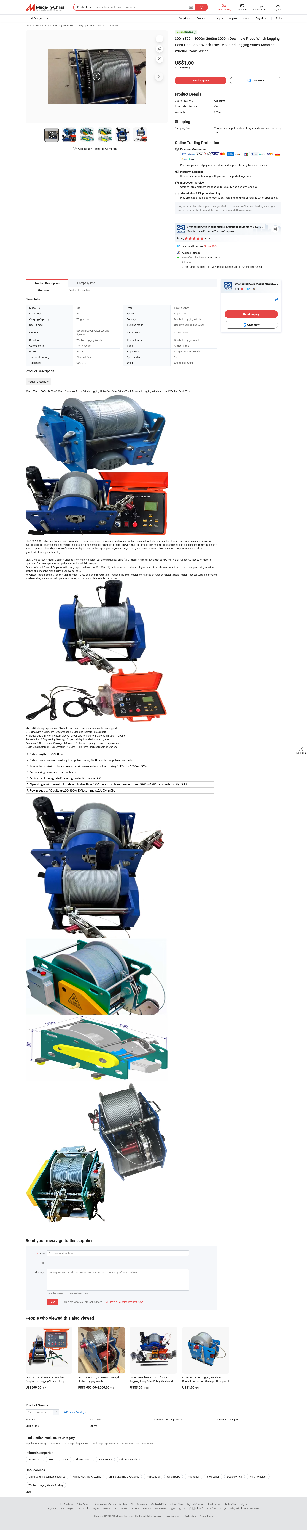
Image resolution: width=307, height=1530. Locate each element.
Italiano (135, 1508)
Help (218, 18)
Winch (101, 25)
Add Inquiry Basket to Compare (97, 149)
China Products (84, 1504)
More (29, 1491)
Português (94, 1508)
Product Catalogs (76, 1412)
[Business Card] (276, 299)
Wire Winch (193, 1476)
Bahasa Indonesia (252, 1508)
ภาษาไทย (211, 1508)
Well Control (153, 1476)
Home (28, 25)
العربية (172, 1508)
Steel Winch (213, 1476)
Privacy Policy (206, 1516)
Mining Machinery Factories (124, 1476)
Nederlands (160, 1508)
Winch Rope (173, 1476)
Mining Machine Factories (87, 1476)
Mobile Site (230, 1504)
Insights (243, 1504)
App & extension (238, 18)
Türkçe (223, 1508)
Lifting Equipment (85, 25)
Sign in (277, 9)
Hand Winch (105, 1459)
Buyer (200, 18)
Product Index (215, 1504)
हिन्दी (201, 1508)
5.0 (237, 289)
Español (82, 1508)
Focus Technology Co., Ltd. (130, 1516)
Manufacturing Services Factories (46, 1476)
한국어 (182, 1508)
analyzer (30, 1419)
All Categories (37, 18)
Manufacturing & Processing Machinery (54, 25)
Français (107, 1508)
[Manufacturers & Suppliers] (45, 7)
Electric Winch (114, 25)
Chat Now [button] (258, 80)
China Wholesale (139, 1504)
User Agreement (173, 1516)
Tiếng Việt (235, 1508)
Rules (279, 18)
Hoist (51, 1459)
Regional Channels (195, 1504)
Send (52, 1302)
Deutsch (147, 1508)
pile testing (95, 1419)
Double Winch (234, 1476)
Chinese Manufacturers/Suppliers (111, 1504)
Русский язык (121, 1508)
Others (93, 1426)
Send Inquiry (201, 80)
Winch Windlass (258, 1476)
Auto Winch (34, 1459)
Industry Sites (176, 1504)
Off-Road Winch (128, 1459)
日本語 (192, 1508)
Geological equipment (229, 1419)
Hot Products (66, 1504)
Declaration (190, 1516)
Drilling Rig (31, 1426)
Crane (65, 1459)
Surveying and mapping (166, 1419)
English (70, 1508)
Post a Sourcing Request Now (124, 1302)
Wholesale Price (158, 1504)
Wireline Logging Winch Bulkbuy (45, 1485)
